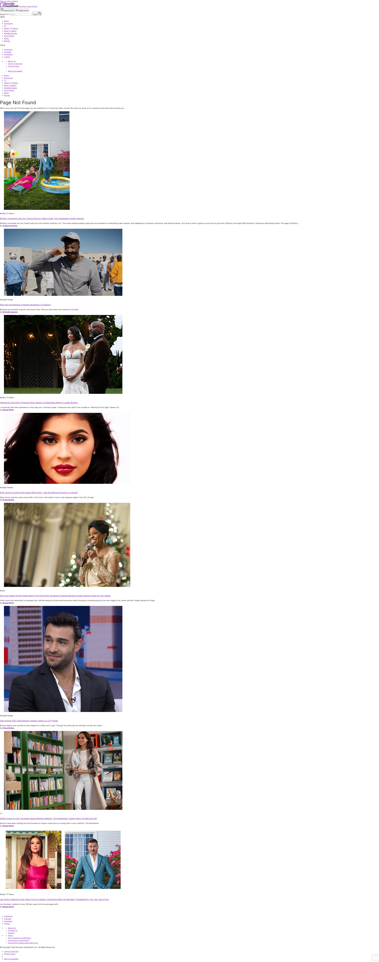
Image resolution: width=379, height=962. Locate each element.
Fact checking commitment (19, 938)
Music (6, 38)
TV (5, 26)
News (6, 21)
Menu (2, 17)
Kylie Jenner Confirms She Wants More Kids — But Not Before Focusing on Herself (38, 492)
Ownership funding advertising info (23, 943)
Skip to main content (9, 1)
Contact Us (12, 930)
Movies (7, 41)
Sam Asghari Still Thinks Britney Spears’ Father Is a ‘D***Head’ (29, 721)
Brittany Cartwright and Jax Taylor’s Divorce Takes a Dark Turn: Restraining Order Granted (42, 218)
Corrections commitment (18, 940)
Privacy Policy (13, 66)
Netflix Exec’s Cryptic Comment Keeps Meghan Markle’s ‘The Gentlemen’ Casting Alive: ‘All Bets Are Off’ (48, 818)
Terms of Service (15, 64)
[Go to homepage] (9, 912)
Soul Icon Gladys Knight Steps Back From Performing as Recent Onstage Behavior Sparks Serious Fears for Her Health (55, 595)
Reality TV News (11, 28)
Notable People (10, 33)
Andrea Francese (10, 226)
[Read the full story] (37, 209)
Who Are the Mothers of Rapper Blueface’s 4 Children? (25, 305)
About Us (12, 61)
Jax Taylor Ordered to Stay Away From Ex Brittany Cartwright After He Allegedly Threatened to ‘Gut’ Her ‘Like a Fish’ (54, 899)
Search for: (5, 14)
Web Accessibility (15, 71)
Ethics (10, 935)
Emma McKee (8, 500)
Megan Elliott (8, 410)
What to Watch (10, 31)
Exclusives (8, 23)
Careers (11, 933)
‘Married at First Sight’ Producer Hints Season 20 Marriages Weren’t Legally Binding (39, 402)
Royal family (9, 36)
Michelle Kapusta (10, 312)
